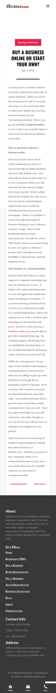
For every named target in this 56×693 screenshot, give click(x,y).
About (9, 604)
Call (46, 690)
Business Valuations (18, 591)
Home (9, 552)
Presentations (14, 611)
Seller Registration (17, 585)
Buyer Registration (17, 572)
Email (27, 690)
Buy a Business (14, 565)
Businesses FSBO (16, 559)
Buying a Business (28, 42)
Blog (9, 598)
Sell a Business (14, 578)
